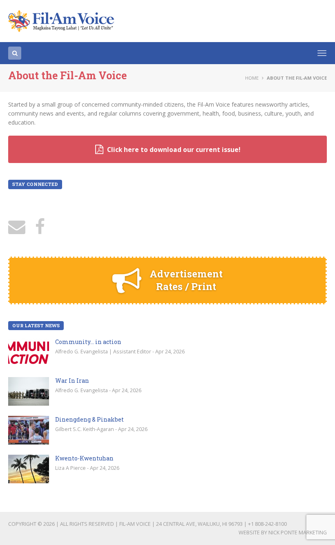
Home (252, 78)
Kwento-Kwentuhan (84, 458)
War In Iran (72, 380)
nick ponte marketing (297, 532)
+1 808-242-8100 (267, 523)
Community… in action (88, 342)
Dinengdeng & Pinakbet (89, 419)
